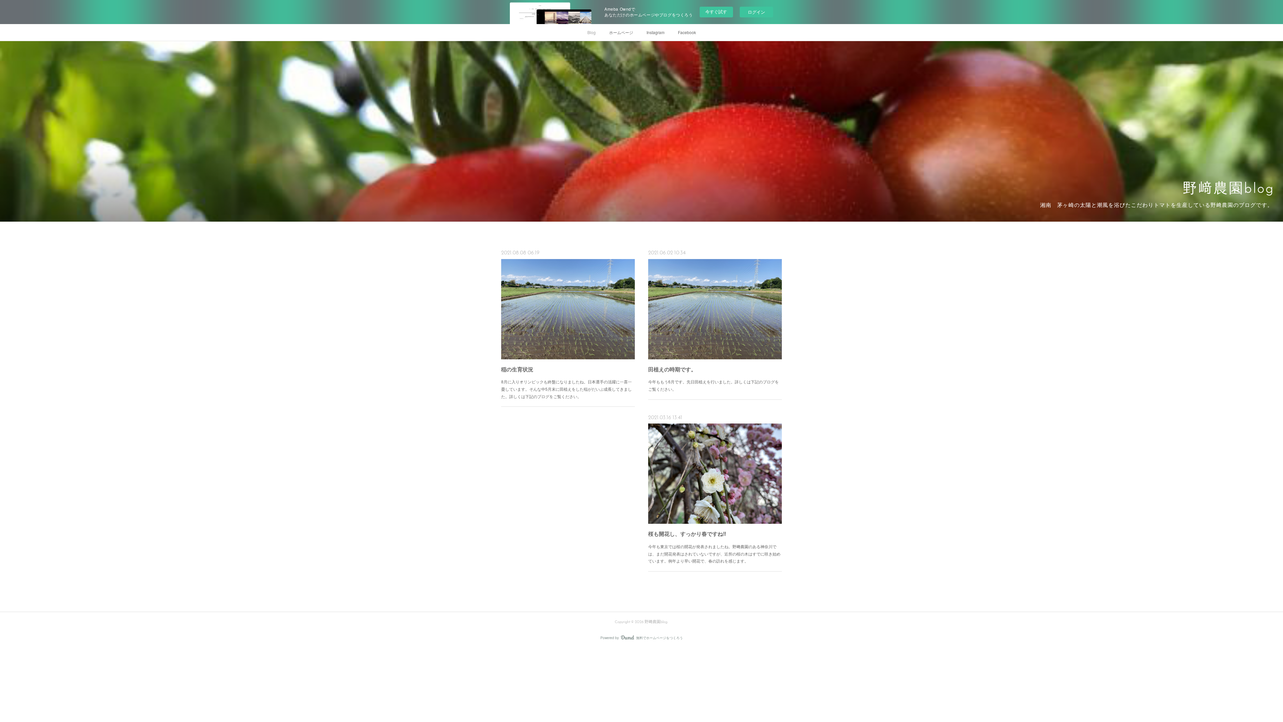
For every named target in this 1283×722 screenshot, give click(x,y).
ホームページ (621, 32)
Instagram (656, 32)
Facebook (687, 32)
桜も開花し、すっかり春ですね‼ (687, 533)
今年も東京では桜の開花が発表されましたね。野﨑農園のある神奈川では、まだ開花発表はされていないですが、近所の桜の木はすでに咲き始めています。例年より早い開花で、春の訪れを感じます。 (714, 554)
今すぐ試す (716, 11)
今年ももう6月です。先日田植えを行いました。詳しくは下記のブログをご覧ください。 (713, 385)
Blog (591, 32)
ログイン (756, 12)
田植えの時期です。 (672, 369)
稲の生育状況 (517, 369)
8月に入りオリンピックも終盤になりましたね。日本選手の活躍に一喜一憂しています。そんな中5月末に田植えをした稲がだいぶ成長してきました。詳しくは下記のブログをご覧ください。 (566, 389)
